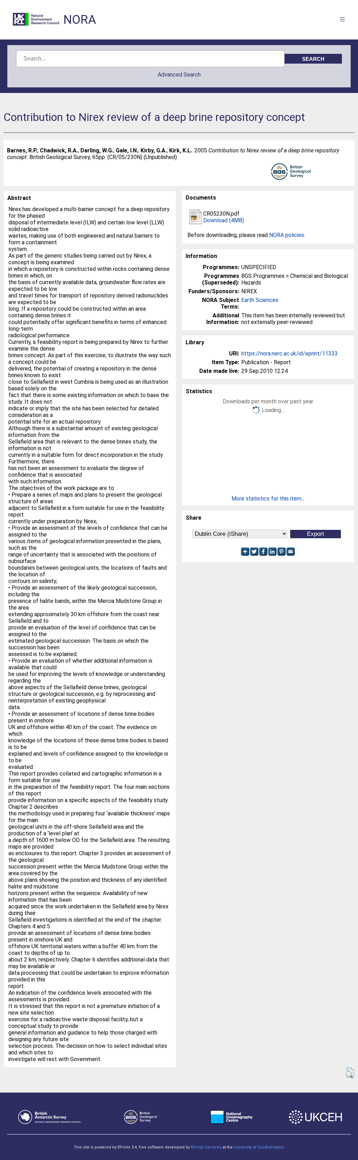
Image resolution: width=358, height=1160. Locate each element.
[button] (350, 1073)
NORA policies (286, 235)
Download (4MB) (223, 220)
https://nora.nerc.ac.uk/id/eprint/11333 (289, 353)
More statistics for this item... (268, 498)
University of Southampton (259, 1147)
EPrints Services (206, 1147)
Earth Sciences (259, 300)
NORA (79, 20)
